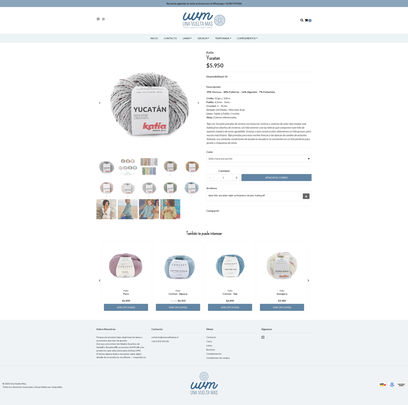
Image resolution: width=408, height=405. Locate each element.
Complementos (246, 38)
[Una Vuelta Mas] (204, 19)
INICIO (154, 38)
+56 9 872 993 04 (160, 341)
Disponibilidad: (215, 76)
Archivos (211, 188)
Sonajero (282, 293)
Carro (209, 341)
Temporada (222, 38)
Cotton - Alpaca (178, 293)
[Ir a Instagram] (98, 19)
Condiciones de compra (218, 357)
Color (209, 151)
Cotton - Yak (230, 293)
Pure (126, 293)
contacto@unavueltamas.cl (164, 337)
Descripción (213, 86)
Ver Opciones (126, 307)
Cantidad (224, 170)
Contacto (170, 38)
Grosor (202, 38)
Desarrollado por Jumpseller (48, 387)
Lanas (186, 38)
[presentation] (99, 103)
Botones (210, 349)
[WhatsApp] (104, 19)
